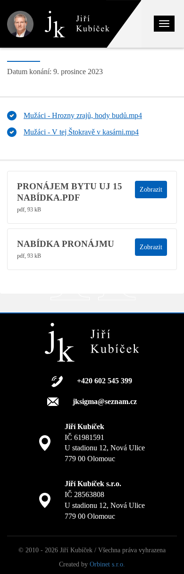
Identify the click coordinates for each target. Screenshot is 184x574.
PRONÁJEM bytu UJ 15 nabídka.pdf (69, 192)
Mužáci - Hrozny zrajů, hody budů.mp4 (83, 115)
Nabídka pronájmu (65, 244)
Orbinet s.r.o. (107, 564)
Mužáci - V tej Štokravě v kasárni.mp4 (81, 132)
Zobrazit (151, 189)
